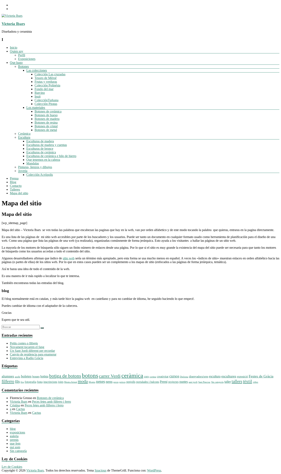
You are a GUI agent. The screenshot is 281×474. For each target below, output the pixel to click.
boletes (26, 376)
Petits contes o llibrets (24, 343)
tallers (237, 381)
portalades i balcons (147, 381)
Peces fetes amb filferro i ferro (51, 401)
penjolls (130, 381)
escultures (228, 376)
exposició (242, 376)
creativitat (162, 376)
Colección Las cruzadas (50, 74)
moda (83, 381)
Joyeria (22, 171)
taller (227, 381)
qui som (15, 447)
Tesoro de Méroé (46, 78)
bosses (35, 376)
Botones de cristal (46, 126)
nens (109, 382)
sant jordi (193, 382)
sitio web (68, 258)
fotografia (30, 381)
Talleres (15, 189)
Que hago (16, 62)
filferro (8, 381)
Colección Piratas (46, 104)
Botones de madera (47, 119)
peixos (122, 382)
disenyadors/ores (198, 376)
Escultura (24, 137)
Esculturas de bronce (39, 148)
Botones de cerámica (48, 111)
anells (17, 377)
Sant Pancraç (204, 382)
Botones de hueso (46, 115)
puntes (183, 381)
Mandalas (32, 163)
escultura (215, 376)
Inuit (38, 96)
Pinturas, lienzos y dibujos (35, 167)
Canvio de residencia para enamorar (33, 354)
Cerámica (24, 133)
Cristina (15, 405)
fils (17, 381)
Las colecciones (36, 70)
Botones (23, 66)
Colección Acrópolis (39, 174)
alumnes (8, 376)
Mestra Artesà (70, 382)
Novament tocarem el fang (27, 347)
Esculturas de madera (40, 141)
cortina (153, 377)
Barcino (40, 92)
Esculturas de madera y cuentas (46, 145)
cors (146, 376)
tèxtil (247, 381)
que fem (15, 443)
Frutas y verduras (46, 81)
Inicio (13, 47)
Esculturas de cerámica (41, 152)
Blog (13, 182)
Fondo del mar (44, 89)
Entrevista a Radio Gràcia (26, 358)
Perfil (21, 55)
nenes (100, 381)
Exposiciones (26, 59)
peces (115, 382)
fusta (40, 381)
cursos (174, 376)
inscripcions (50, 381)
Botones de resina (46, 122)
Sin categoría (217, 382)
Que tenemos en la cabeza (43, 159)
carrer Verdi (110, 376)
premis (14, 440)
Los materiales (35, 107)
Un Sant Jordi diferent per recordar (32, 350)
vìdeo (255, 382)
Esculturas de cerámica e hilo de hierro (51, 156)
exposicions (17, 432)
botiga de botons (65, 376)
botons (90, 375)
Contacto (16, 186)
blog (13, 428)
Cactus (20, 409)
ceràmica (132, 375)
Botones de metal (46, 130)
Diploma (184, 377)
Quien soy (16, 51)
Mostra (92, 382)
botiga (44, 376)
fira (22, 382)
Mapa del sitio (19, 193)
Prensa (14, 178)
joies (60, 381)
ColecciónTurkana (46, 100)
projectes (173, 381)
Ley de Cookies (12, 466)
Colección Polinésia (47, 85)
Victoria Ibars (13, 24)
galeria (14, 436)
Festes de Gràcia (261, 376)
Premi (163, 381)
